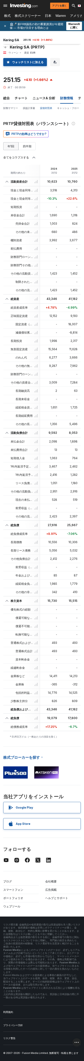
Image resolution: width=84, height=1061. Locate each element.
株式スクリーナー (28, 15)
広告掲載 (51, 889)
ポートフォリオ (13, 898)
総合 (6, 98)
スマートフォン (13, 889)
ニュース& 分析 (44, 98)
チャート (21, 98)
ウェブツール (11, 906)
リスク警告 (9, 1038)
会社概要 (51, 881)
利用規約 (8, 1012)
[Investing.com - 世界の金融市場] (24, 5)
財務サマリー (10, 108)
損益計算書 (29, 108)
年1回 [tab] (11, 146)
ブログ (7, 881)
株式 (7, 15)
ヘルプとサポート (56, 898)
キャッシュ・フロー (68, 108)
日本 (48, 15)
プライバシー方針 (13, 1025)
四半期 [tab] (27, 146)
